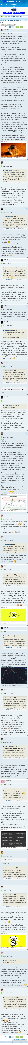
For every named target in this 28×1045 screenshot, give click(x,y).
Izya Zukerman (9, 867)
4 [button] (15, 27)
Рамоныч (7, 268)
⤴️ (11, 16)
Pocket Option (3, 1041)
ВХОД (23, 12)
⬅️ (19, 16)
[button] (17, 27)
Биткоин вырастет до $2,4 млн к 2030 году (13, 21)
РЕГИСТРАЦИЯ (16, 12)
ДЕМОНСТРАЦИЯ (8, 12)
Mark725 (7, 960)
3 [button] (13, 27)
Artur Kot (7, 636)
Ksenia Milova (8, 170)
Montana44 (8, 216)
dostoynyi (7, 330)
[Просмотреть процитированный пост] (18, 170)
